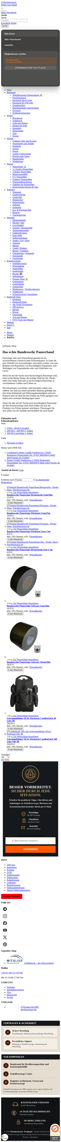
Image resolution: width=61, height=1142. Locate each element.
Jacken (15, 148)
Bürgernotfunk (19, 220)
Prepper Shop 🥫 (20, 279)
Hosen (15, 151)
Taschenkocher (19, 215)
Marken (10, 322)
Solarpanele (17, 256)
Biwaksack (17, 118)
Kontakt (10, 870)
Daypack (16, 110)
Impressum (12, 867)
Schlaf (9, 115)
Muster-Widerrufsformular (18, 890)
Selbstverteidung (19, 238)
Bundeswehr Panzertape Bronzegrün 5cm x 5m (29, 549)
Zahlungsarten (13, 875)
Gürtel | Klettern (19, 248)
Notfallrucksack (19, 263)
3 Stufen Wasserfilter (21, 172)
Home (9, 332)
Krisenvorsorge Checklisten (24, 294)
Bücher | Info (18, 223)
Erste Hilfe (17, 235)
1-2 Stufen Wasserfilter (22, 169)
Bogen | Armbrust (20, 251)
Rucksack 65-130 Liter (22, 103)
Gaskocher (17, 197)
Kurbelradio (17, 271)
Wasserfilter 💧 (19, 166)
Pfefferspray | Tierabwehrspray (26, 289)
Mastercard (12, 995)
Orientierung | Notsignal (23, 253)
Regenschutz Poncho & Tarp (25, 187)
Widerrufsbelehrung (16, 888)
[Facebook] (5, 923)
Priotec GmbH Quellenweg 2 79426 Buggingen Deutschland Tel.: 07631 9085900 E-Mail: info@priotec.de (33, 463)
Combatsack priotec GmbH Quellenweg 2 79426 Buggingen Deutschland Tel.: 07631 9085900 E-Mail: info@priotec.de (31, 455)
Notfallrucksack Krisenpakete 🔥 (27, 95)
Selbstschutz (18, 276)
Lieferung (11, 882)
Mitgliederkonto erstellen (15, 54)
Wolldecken (17, 161)
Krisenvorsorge (14, 261)
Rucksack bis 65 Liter (22, 100)
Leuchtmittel (18, 225)
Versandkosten (35, 500)
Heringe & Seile (19, 126)
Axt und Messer (19, 317)
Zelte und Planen (20, 123)
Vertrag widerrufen (11, 896)
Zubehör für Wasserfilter (23, 184)
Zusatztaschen (18, 105)
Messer (15, 245)
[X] (5, 937)
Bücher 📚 (17, 274)
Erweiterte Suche (8, 23)
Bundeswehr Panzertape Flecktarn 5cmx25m (28, 513)
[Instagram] (5, 916)
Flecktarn (15, 443)
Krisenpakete (18, 266)
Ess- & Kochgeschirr (21, 210)
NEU (9, 90)
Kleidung (16, 146)
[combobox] (14, 20)
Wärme (10, 138)
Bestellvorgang (13, 885)
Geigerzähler (18, 284)
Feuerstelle (17, 315)
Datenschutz (12, 877)
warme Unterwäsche (21, 154)
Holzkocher (17, 200)
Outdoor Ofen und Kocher (24, 141)
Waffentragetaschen (21, 113)
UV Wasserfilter (19, 177)
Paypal (10, 997)
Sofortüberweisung (15, 990)
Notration (16, 192)
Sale (9, 327)
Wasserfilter (17, 268)
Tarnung (16, 243)
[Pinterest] (5, 944)
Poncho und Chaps (21, 156)
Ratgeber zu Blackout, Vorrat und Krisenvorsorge (26, 1082)
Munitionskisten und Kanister (25, 108)
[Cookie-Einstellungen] (4, 1137)
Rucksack (11, 92)
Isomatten (16, 128)
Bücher (15, 309)
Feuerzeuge (17, 258)
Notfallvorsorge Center (21, 1074)
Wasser (10, 164)
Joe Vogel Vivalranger (22, 304)
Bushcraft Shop (14, 297)
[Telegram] (5, 909)
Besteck (16, 212)
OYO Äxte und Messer (22, 320)
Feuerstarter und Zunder (23, 143)
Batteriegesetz (13, 880)
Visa (9, 992)
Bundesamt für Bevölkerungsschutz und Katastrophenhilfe (29, 1065)
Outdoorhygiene (19, 233)
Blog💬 (10, 325)
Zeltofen (16, 205)
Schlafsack (17, 120)
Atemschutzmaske (20, 230)
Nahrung (11, 189)
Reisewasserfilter (20, 174)
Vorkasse (11, 987)
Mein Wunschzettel (12, 39)
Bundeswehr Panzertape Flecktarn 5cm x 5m (28, 531)
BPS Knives (18, 307)
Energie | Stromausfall (22, 228)
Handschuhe (18, 159)
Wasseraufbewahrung (22, 182)
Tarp (14, 133)
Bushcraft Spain (19, 302)
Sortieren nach (7, 480)
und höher (20, 433)
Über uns (11, 865)
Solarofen (16, 207)
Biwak (15, 312)
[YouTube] (5, 930)
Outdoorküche (18, 194)
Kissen (15, 136)
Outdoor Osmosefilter (22, 179)
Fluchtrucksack (19, 98)
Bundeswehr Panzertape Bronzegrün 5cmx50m (29, 495)
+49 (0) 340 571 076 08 (12, 973)
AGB (9, 872)
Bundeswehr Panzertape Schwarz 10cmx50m (28, 662)
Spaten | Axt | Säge (20, 240)
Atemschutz (17, 287)
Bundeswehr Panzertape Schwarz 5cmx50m (28, 606)
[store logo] (8, 2)
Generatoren (18, 281)
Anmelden (8, 45)
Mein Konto (9, 34)
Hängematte (17, 131)
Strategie (11, 217)
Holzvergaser (18, 202)
